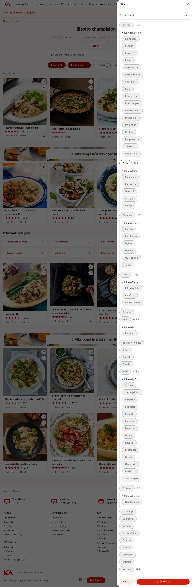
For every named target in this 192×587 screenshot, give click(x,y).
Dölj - (139, 24)
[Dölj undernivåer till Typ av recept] (186, 15)
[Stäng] (188, 4)
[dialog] (154, 293)
